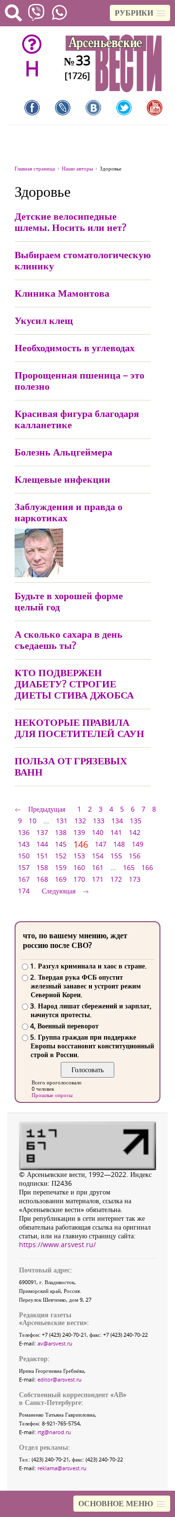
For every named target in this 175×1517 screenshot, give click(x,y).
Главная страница (35, 168)
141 (116, 832)
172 (116, 879)
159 (61, 867)
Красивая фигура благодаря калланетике (77, 419)
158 (42, 867)
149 (137, 844)
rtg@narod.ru (54, 1432)
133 (99, 820)
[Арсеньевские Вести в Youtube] (154, 107)
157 (24, 867)
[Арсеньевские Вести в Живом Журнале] (62, 107)
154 (98, 855)
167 (24, 879)
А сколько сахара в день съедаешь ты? (68, 639)
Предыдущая (46, 809)
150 (24, 855)
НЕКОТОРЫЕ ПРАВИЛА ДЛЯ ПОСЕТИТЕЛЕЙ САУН (79, 728)
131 (62, 820)
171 (98, 879)
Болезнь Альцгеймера (63, 451)
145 (61, 844)
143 (24, 844)
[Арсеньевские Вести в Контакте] (93, 107)
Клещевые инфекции (62, 479)
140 (98, 832)
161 (98, 867)
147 (100, 844)
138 (61, 832)
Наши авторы (77, 168)
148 (119, 844)
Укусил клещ (44, 320)
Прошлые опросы (52, 1095)
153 (79, 855)
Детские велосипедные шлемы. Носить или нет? (70, 221)
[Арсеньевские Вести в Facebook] (32, 107)
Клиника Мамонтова (62, 293)
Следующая (58, 890)
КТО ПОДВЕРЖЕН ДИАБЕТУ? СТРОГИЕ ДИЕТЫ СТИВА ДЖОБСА (74, 684)
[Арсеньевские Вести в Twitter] (124, 107)
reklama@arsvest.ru (62, 1468)
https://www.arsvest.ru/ (57, 1244)
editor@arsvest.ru (59, 1379)
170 (79, 879)
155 (116, 855)
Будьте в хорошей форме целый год (69, 601)
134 (117, 820)
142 (134, 832)
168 (42, 879)
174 (24, 890)
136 (24, 832)
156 (134, 855)
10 (32, 820)
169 (61, 879)
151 (42, 855)
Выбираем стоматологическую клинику (83, 260)
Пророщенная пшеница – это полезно (79, 380)
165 (129, 867)
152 (61, 855)
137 (42, 832)
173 (134, 879)
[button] (140, 13)
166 (147, 867)
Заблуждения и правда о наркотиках (68, 512)
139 (79, 832)
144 (42, 844)
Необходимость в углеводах (75, 347)
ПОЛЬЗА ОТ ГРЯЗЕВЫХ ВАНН (71, 766)
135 (135, 820)
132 (80, 820)
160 (79, 867)
